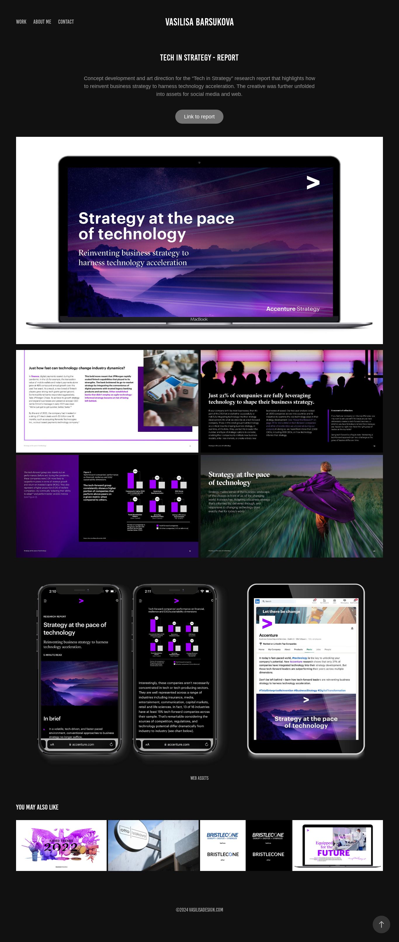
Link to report (199, 117)
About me (42, 22)
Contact (66, 22)
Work (21, 22)
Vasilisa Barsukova (199, 21)
